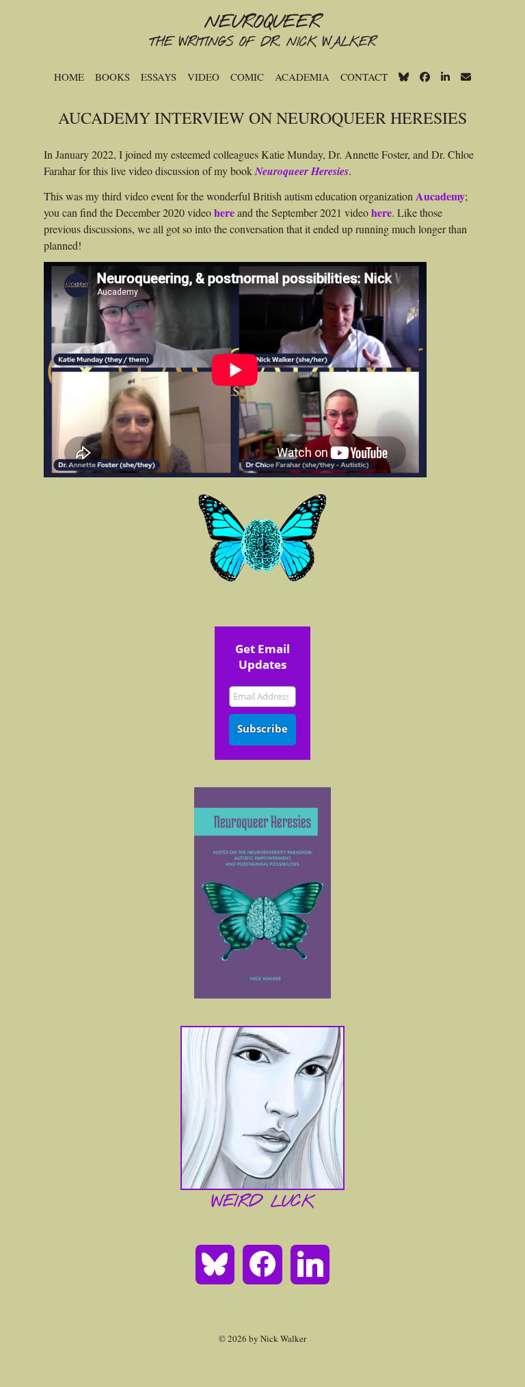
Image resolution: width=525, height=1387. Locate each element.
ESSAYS (158, 76)
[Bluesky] (215, 1263)
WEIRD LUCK (262, 1202)
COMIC (247, 76)
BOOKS (112, 76)
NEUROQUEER (262, 22)
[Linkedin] (310, 1263)
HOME (69, 76)
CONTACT (364, 76)
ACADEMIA (302, 76)
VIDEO (203, 76)
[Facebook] (262, 1263)
